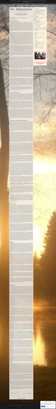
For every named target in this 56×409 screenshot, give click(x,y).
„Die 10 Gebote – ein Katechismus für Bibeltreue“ (39, 11)
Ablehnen (48, 406)
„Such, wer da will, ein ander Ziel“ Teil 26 (39, 36)
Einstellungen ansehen (53, 406)
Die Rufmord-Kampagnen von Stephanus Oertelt (40, 34)
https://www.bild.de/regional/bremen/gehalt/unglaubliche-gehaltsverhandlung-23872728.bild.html (20, 193)
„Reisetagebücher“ (36, 16)
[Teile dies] (20, 398)
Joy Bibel (35, 35)
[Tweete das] (21, 398)
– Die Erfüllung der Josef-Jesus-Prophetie (39, 45)
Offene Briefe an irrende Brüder (37, 20)
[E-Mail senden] (18, 398)
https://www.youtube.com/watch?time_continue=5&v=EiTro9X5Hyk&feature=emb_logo (19, 152)
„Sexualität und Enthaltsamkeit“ (37, 22)
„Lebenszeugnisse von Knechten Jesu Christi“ (38, 24)
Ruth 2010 (18, 211)
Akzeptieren (43, 406)
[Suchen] (45, 28)
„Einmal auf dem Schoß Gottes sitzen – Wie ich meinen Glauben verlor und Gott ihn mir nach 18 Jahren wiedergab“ (39, 18)
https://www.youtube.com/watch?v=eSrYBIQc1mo (15, 90)
